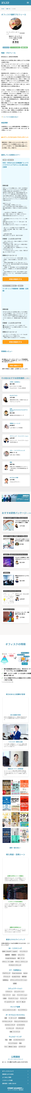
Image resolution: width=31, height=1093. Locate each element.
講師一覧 (8, 8)
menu (28, 2)
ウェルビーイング (15, 1037)
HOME (2, 8)
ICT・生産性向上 (15, 970)
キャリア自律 (15, 1007)
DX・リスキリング (15, 948)
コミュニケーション (15, 988)
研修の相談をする (15, 365)
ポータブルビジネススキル (15, 1015)
